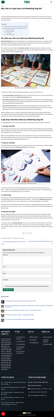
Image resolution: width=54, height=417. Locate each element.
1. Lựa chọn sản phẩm (9, 29)
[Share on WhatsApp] (23, 233)
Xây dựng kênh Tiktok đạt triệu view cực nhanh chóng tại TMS (20, 301)
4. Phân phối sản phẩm (10, 34)
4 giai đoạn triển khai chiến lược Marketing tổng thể (15, 28)
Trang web (5, 279)
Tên (4, 267)
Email (4, 273)
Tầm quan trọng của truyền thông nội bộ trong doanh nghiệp (19, 319)
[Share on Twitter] (28, 233)
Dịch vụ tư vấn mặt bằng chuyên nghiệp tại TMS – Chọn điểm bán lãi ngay (23, 310)
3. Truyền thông (8, 32)
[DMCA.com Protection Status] (27, 413)
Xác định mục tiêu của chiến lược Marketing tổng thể (15, 26)
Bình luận (5, 255)
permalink (22, 238)
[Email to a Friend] (31, 233)
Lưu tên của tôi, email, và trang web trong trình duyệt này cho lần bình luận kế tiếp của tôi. (27, 286)
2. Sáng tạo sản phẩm (9, 31)
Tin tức (2, 6)
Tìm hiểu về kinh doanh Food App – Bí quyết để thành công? (19, 314)
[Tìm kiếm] (51, 2)
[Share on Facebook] (26, 233)
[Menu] (3, 2)
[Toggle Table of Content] (25, 24)
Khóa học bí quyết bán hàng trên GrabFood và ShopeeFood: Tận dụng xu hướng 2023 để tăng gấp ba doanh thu (29, 306)
